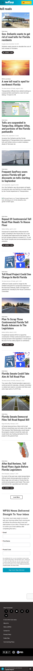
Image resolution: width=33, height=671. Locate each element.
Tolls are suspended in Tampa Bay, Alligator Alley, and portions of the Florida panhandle (16, 127)
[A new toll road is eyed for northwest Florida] (15, 67)
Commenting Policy (9, 642)
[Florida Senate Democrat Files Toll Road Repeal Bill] (15, 403)
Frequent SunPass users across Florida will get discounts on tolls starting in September (16, 176)
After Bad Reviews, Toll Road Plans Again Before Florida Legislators (15, 466)
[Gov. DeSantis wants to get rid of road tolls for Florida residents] (15, 20)
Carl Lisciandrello (6, 185)
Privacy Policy (7, 634)
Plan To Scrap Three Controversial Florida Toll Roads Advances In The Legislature (15, 324)
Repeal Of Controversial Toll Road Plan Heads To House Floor (16, 222)
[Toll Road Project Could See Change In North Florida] (15, 260)
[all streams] (30, 669)
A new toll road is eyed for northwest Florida (15, 83)
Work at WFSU (7, 627)
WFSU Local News (6, 79)
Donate (27, 2)
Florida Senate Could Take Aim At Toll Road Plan (15, 375)
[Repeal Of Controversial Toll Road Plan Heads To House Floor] (15, 205)
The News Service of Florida (8, 88)
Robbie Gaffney (5, 229)
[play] (3, 669)
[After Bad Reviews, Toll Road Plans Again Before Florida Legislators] (15, 450)
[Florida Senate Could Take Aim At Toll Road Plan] (15, 360)
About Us (6, 623)
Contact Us (7, 630)
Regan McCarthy (6, 423)
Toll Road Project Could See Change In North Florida (16, 276)
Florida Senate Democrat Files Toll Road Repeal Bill (15, 418)
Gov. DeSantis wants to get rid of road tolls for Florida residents (16, 37)
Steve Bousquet (5, 473)
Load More (16, 497)
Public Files (7, 638)
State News (4, 31)
